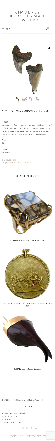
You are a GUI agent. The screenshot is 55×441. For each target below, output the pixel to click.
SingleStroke (41, 436)
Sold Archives (27, 163)
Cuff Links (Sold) (16, 163)
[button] (49, 48)
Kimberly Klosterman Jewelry (27, 16)
